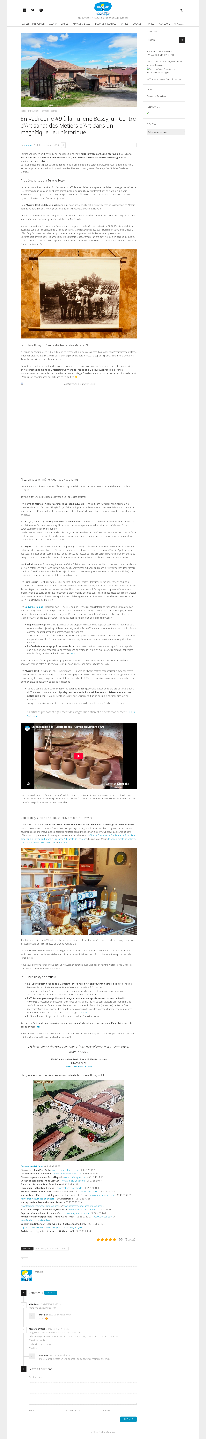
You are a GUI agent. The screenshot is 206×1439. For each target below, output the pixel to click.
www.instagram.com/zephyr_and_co (64, 1227)
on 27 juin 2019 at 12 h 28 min (50, 1304)
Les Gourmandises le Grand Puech (38, 842)
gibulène (33, 1304)
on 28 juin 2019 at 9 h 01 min (60, 1355)
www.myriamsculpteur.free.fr (83, 1209)
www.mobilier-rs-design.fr (69, 1188)
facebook (27, 9)
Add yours (51, 1293)
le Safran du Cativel (41, 839)
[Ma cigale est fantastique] (103, 9)
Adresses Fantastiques (34, 23)
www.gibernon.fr (89, 1191)
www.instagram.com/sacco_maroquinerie (83, 1205)
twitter (36, 9)
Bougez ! (137, 23)
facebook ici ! (83, 1012)
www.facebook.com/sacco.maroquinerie (41, 1205)
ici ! (38, 1026)
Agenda (53, 23)
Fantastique (42, 1248)
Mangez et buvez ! (82, 23)
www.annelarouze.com (73, 1180)
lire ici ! (73, 653)
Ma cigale (179, 23)
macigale (28, 145)
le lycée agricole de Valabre (121, 839)
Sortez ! (65, 23)
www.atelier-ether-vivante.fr (67, 1173)
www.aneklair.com (103, 1216)
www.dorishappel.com (75, 1177)
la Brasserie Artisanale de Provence (69, 839)
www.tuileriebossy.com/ (79, 1066)
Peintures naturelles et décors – (38, 1198)
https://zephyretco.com (32, 1227)
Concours (164, 23)
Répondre (67, 1304)
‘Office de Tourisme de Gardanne (104, 835)
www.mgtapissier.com (78, 1213)
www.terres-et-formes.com (65, 1170)
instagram (44, 9)
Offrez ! (125, 23)
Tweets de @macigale (156, 96)
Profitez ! (150, 23)
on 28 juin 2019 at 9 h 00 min (60, 1315)
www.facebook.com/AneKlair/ (35, 1220)
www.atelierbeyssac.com (102, 1195)
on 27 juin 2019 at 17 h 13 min (57, 1329)
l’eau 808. (63, 842)
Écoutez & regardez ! (106, 23)
